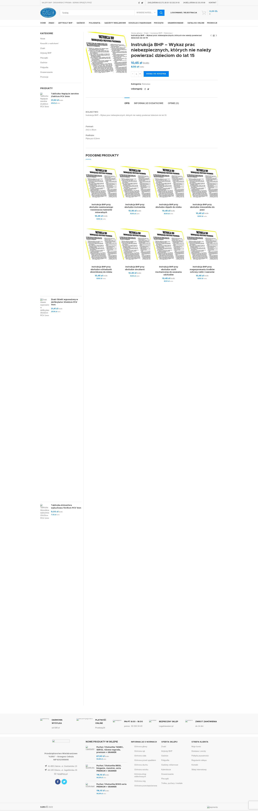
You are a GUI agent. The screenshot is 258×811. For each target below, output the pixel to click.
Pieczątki (44, 58)
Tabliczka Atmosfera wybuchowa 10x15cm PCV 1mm (66, 506)
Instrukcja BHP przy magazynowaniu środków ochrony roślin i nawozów (202, 269)
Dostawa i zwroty (198, 751)
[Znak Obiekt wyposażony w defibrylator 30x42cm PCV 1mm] (44, 399)
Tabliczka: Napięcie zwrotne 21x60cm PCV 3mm (65, 95)
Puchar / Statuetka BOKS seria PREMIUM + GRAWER (111, 785)
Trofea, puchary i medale (171, 783)
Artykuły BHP (45, 53)
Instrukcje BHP (156, 33)
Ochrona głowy (140, 746)
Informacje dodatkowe (148, 103)
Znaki (146, 33)
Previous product (211, 35)
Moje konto (196, 746)
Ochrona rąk (139, 751)
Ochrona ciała (140, 756)
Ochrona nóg (140, 781)
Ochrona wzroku (141, 769)
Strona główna (136, 33)
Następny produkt (216, 35)
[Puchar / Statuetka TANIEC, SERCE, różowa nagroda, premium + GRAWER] (90, 753)
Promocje (44, 77)
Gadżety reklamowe (169, 765)
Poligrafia (44, 67)
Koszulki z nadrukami (49, 43)
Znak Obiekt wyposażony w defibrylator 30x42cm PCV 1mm (64, 302)
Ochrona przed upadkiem (145, 760)
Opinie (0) (173, 103)
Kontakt (194, 765)
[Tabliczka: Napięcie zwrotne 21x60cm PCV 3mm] (44, 193)
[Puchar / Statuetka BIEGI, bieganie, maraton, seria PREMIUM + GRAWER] (90, 772)
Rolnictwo (168, 33)
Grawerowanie (46, 72)
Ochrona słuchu (141, 765)
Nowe (42, 38)
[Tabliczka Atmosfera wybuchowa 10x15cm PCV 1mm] (44, 605)
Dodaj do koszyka (156, 74)
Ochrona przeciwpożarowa (145, 786)
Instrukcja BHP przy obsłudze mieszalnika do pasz (202, 207)
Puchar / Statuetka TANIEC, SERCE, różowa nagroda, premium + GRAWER (109, 749)
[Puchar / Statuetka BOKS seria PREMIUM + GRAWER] (90, 789)
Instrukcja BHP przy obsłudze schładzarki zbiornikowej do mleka (101, 269)
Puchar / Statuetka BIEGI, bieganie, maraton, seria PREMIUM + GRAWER (108, 768)
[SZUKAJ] (160, 13)
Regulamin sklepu (199, 760)
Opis (127, 103)
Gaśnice (43, 62)
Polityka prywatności (200, 756)
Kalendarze (166, 769)
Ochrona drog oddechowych (140, 775)
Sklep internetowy (199, 769)
